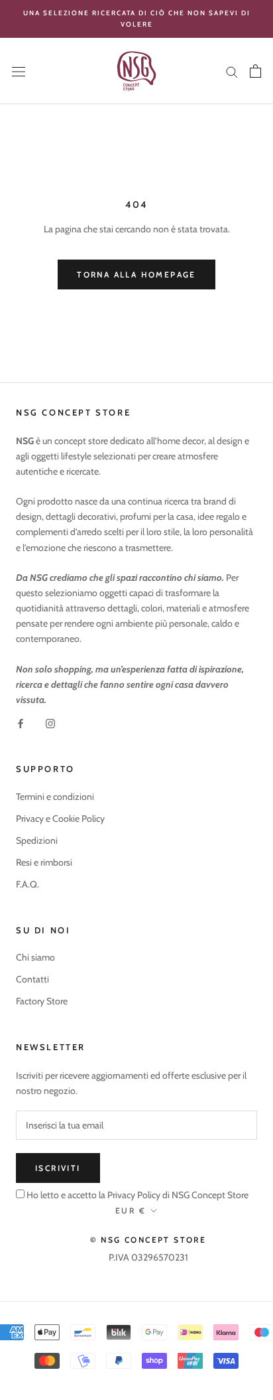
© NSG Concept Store (148, 1240)
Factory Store (42, 1001)
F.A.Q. (27, 884)
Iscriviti (58, 1168)
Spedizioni (37, 840)
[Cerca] (232, 70)
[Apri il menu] (18, 71)
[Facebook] (20, 722)
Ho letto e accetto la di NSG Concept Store (137, 1195)
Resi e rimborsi (44, 862)
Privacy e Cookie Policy (60, 818)
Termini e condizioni (55, 797)
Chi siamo (35, 957)
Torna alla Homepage (136, 274)
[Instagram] (50, 722)
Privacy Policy (132, 1195)
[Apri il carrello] (255, 71)
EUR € (130, 1210)
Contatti (32, 979)
